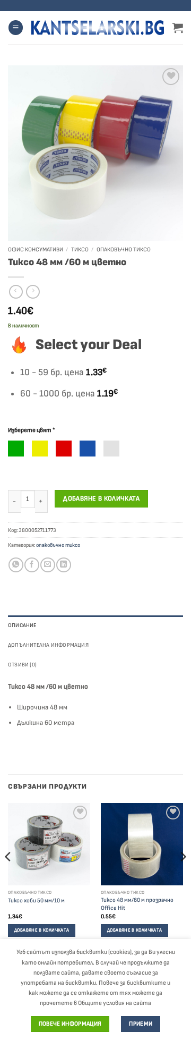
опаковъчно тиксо (124, 249)
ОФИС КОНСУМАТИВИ (35, 249)
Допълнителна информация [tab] (48, 644)
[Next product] (16, 292)
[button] (15, 27)
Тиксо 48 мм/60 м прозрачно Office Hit (137, 904)
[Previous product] (33, 292)
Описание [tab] (22, 625)
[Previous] (8, 878)
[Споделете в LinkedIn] (63, 564)
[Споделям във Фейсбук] (31, 564)
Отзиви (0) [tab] (22, 664)
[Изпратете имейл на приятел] (47, 564)
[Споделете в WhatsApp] (15, 564)
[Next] (182, 878)
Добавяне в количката (101, 498)
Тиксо (80, 249)
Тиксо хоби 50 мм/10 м (36, 900)
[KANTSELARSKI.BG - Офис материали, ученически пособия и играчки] (97, 27)
